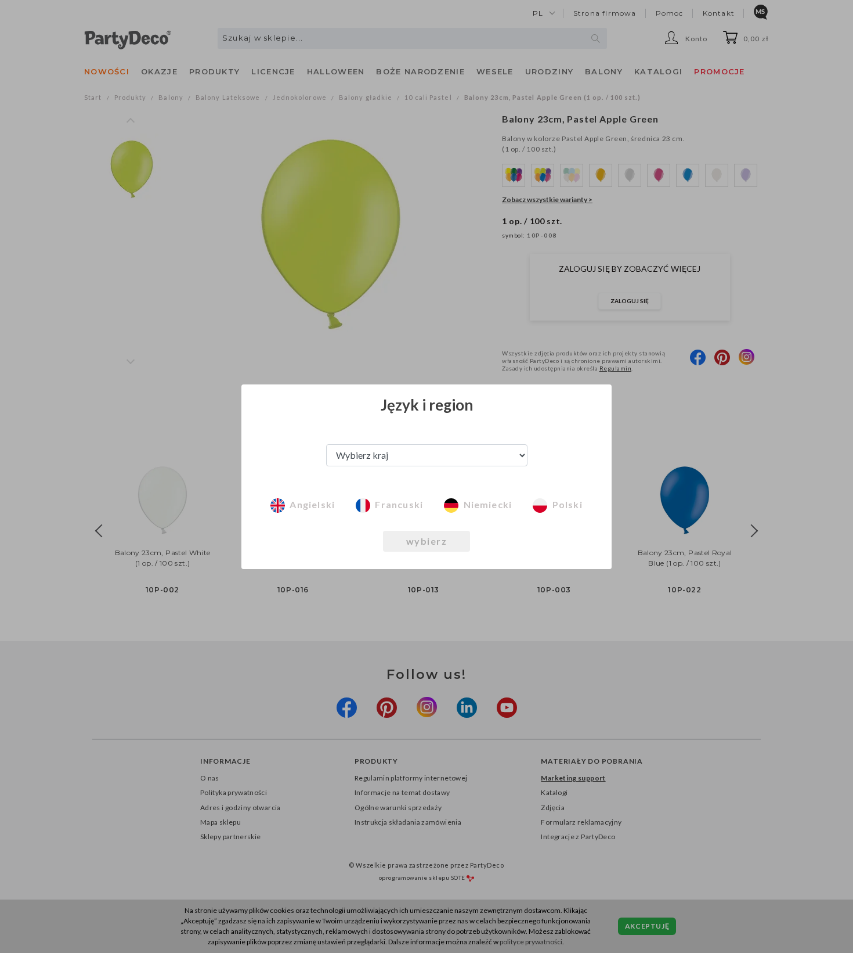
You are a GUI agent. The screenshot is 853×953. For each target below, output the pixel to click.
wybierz (426, 540)
